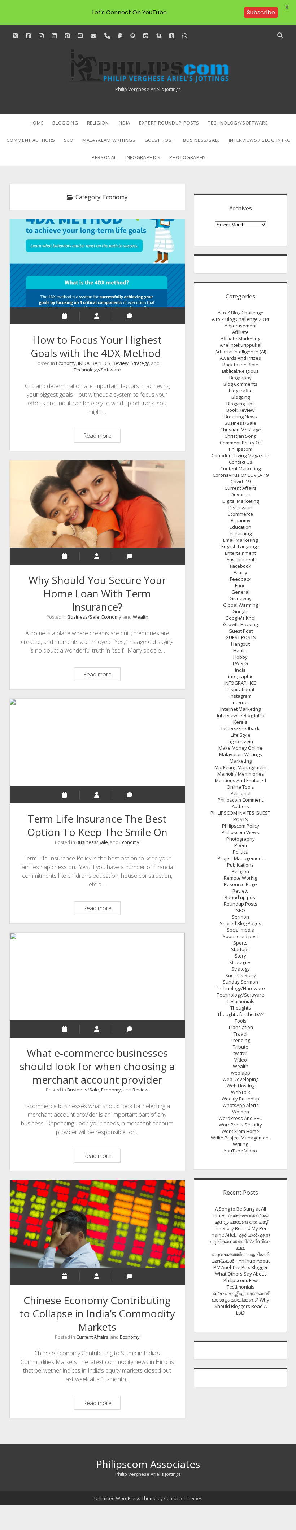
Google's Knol (240, 618)
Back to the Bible (240, 364)
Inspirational (240, 689)
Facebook (240, 566)
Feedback (240, 579)
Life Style (241, 735)
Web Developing (240, 1079)
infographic (240, 676)
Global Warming (240, 605)
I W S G (240, 663)
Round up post (241, 897)
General (240, 592)
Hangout (240, 644)
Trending (240, 1040)
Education (240, 527)
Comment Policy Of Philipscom (240, 445)
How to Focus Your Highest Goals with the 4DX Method (97, 263)
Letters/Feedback (240, 728)
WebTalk (240, 1092)
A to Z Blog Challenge (241, 312)
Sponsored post (240, 936)
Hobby (240, 657)
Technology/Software (238, 122)
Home (37, 122)
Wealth (140, 617)
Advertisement (241, 325)
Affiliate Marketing (240, 338)
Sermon (240, 917)
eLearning (241, 533)
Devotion (241, 494)
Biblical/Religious (240, 371)
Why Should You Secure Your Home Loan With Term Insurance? (97, 504)
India (124, 122)
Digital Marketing (240, 501)
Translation (240, 1027)
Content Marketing (240, 468)
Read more (101, 436)
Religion (98, 122)
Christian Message (240, 429)
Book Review (240, 410)
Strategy (140, 363)
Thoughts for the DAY (240, 1014)
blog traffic (240, 390)
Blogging (65, 122)
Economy (66, 363)
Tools (241, 1020)
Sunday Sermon (240, 981)
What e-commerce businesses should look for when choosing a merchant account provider (97, 976)
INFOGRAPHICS (143, 157)
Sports (240, 943)
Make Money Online (240, 748)
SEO (69, 140)
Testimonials (240, 1001)
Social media (240, 930)
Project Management (240, 858)
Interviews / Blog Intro (260, 140)
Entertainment (240, 553)
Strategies (240, 962)
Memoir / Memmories (240, 774)
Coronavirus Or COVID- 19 (241, 475)
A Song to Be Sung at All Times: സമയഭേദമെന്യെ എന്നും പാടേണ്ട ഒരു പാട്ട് (240, 1215)
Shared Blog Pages (240, 923)
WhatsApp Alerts (240, 1105)
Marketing (241, 761)
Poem (240, 845)
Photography (187, 157)
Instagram (241, 696)
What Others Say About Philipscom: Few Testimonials (240, 1280)
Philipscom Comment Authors (240, 803)
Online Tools (240, 787)
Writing (240, 1144)
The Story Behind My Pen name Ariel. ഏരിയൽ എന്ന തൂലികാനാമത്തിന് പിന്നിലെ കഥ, (240, 1238)
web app (240, 1072)
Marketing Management (240, 767)
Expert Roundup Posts (169, 122)
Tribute (240, 1046)
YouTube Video (240, 1150)
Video (240, 1059)
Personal (104, 157)
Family (240, 572)
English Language (240, 546)
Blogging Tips (240, 403)
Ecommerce (240, 514)
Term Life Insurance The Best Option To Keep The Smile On (97, 742)
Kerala (240, 722)
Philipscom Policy (240, 826)
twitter (240, 1053)
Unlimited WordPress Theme (125, 1498)
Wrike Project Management (240, 1137)
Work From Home (240, 1131)
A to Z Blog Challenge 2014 (240, 319)
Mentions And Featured (240, 780)
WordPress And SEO (240, 1118)
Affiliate (240, 332)
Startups (240, 949)
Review (121, 363)
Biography (240, 377)
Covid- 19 (241, 481)
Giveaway (241, 598)
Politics (240, 852)
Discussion (240, 507)
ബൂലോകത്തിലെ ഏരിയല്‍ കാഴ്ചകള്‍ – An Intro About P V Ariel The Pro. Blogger (240, 1260)
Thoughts (240, 1007)
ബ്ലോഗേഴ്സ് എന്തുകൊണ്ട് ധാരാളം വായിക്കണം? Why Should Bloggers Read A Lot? (240, 1303)
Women (240, 1111)
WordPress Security (240, 1124)
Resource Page (240, 884)
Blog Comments (240, 384)
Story (240, 956)
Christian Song (240, 436)
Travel (240, 1033)
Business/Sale (201, 140)
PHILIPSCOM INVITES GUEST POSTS (240, 816)
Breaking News (240, 416)
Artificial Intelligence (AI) (240, 351)
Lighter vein (240, 741)
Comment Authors (30, 140)
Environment (240, 559)
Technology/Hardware (240, 988)
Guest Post (159, 140)
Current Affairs (92, 1337)
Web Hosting (240, 1085)
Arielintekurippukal (240, 345)
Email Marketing (240, 540)
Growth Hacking (240, 624)
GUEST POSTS (240, 637)
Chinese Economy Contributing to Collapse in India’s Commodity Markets (97, 1224)
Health (240, 650)
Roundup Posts (240, 904)
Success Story (240, 975)
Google (240, 611)
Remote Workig (240, 878)
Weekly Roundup (240, 1098)
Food (240, 585)
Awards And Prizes (240, 358)
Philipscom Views (240, 832)
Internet (240, 702)
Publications (240, 865)
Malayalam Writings (109, 140)
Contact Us (240, 462)
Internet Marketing (240, 709)
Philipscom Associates (148, 1464)
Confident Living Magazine (240, 455)
